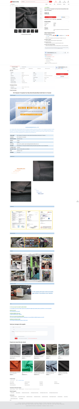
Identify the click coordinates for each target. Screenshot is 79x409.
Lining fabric (41, 383)
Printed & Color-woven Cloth (25, 392)
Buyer (50, 4)
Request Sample (59, 19)
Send (16, 338)
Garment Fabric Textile (45, 396)
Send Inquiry (50, 17)
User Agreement (44, 405)
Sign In (46, 63)
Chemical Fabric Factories (21, 396)
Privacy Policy (51, 405)
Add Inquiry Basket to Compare (26, 34)
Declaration (48, 405)
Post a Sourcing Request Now (32, 338)
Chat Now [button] (63, 17)
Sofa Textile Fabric (60, 396)
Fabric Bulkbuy (21, 398)
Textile (13, 5)
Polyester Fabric (12, 383)
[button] (51, 68)
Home (10, 5)
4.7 (58, 68)
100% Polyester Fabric (21, 5)
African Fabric (66, 396)
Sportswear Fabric (56, 383)
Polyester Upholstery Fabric (14, 398)
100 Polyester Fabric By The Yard (53, 392)
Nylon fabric (26, 383)
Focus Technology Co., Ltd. (34, 405)
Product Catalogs (21, 380)
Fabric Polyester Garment (52, 396)
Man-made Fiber (18, 392)
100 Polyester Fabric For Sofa (44, 392)
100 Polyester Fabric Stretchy (34, 392)
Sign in (68, 2)
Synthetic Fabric (16, 5)
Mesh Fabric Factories (29, 396)
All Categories (12, 4)
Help (54, 4)
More (10, 400)
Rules (68, 4)
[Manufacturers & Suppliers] (14, 2)
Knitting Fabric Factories (37, 396)
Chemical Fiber (12, 392)
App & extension (59, 4)
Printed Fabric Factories (14, 396)
